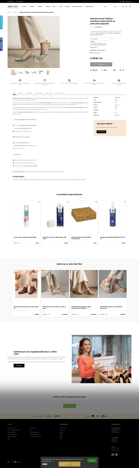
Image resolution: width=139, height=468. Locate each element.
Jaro (116, 105)
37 (14, 310)
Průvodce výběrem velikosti (14, 430)
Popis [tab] (14, 93)
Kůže (116, 107)
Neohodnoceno (98, 26)
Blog (9, 439)
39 (19, 310)
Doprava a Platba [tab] (38, 93)
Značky (61, 434)
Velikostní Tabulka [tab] (59, 93)
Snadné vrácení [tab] (48, 93)
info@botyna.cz (11, 1)
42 (26, 310)
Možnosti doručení (96, 53)
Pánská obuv (62, 430)
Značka (29, 93)
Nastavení (45, 464)
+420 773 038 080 (115, 432)
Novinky (61, 436)
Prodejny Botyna (33, 428)
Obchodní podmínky (34, 434)
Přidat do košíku (101, 64)
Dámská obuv (118, 97)
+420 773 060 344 (19, 1)
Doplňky (61, 432)
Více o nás (19, 365)
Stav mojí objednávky (34, 432)
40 (21, 310)
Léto (118, 105)
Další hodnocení (69, 406)
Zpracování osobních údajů (35, 436)
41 (24, 310)
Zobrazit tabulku (101, 131)
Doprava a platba (11, 432)
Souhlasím (92, 460)
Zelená (116, 100)
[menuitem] (26, 6)
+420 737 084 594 (115, 441)
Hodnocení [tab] (20, 93)
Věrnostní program (12, 428)
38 (16, 310)
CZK (115, 6)
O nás (31, 430)
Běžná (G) (117, 115)
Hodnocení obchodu (12, 436)
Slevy (61, 439)
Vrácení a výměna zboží (13, 434)
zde (50, 461)
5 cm (116, 102)
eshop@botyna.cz (115, 450)
